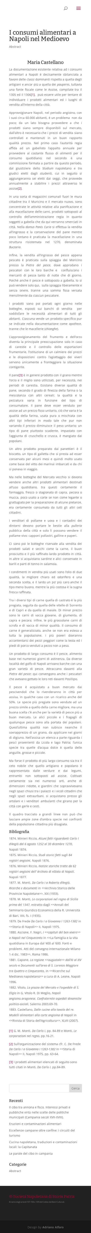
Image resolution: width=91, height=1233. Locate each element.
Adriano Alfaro (53, 1227)
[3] (21, 375)
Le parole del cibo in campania (31, 1153)
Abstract (15, 47)
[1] (33, 95)
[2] (20, 188)
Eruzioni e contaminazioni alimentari (35, 1124)
